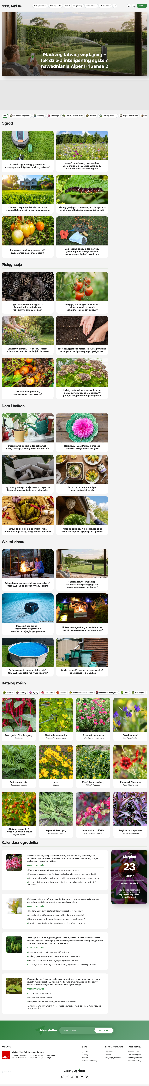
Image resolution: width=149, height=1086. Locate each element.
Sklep (141, 6)
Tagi (5, 116)
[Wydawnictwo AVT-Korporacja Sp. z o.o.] (6, 1056)
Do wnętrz (139, 692)
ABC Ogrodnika (40, 6)
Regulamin (109, 1052)
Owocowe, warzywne (108, 692)
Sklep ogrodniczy (134, 1060)
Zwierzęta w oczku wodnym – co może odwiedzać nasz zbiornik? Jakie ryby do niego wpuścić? (64, 1007)
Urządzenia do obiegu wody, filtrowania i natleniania (52, 1002)
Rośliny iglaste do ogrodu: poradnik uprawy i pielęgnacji (54, 956)
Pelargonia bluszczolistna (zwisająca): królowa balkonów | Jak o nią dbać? (62, 874)
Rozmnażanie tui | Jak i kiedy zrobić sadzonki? (49, 952)
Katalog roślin (55, 6)
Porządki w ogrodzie (21, 116)
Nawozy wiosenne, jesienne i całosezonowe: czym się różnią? (56, 919)
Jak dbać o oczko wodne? (40, 993)
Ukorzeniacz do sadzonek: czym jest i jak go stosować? (53, 960)
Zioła (126, 692)
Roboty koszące (109, 116)
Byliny (35, 692)
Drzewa (10, 692)
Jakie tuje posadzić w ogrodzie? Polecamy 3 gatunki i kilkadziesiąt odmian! (62, 964)
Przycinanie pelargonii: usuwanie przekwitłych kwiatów (53, 870)
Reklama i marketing (89, 1060)
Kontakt (85, 1058)
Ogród (67, 6)
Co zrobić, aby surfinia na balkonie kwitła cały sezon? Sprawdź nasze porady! (64, 878)
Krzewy (23, 692)
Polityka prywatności (113, 1058)
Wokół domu (105, 6)
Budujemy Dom (133, 1052)
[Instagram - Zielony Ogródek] (72, 1077)
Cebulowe (49, 692)
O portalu (85, 1052)
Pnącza (63, 692)
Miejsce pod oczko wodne (40, 998)
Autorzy (85, 1055)
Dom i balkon (91, 6)
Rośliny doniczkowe (74, 116)
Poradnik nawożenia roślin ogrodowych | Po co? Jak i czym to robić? (60, 923)
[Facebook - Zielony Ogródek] (67, 1077)
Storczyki (55, 116)
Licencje (108, 1055)
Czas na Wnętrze (134, 1055)
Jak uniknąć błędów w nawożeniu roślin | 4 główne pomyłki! (56, 915)
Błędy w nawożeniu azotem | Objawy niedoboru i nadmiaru (55, 911)
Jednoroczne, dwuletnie (83, 692)
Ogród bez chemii (130, 116)
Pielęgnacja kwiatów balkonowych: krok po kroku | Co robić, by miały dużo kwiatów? (62, 883)
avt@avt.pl (50, 1055)
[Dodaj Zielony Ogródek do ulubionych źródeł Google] (62, 1077)
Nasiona (92, 116)
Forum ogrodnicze (135, 1058)
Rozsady (40, 116)
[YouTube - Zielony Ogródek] (82, 1077)
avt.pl (48, 1058)
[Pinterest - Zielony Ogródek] (77, 1077)
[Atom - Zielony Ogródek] (87, 1077)
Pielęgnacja (78, 6)
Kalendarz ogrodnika (20, 842)
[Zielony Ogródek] (74, 1070)
